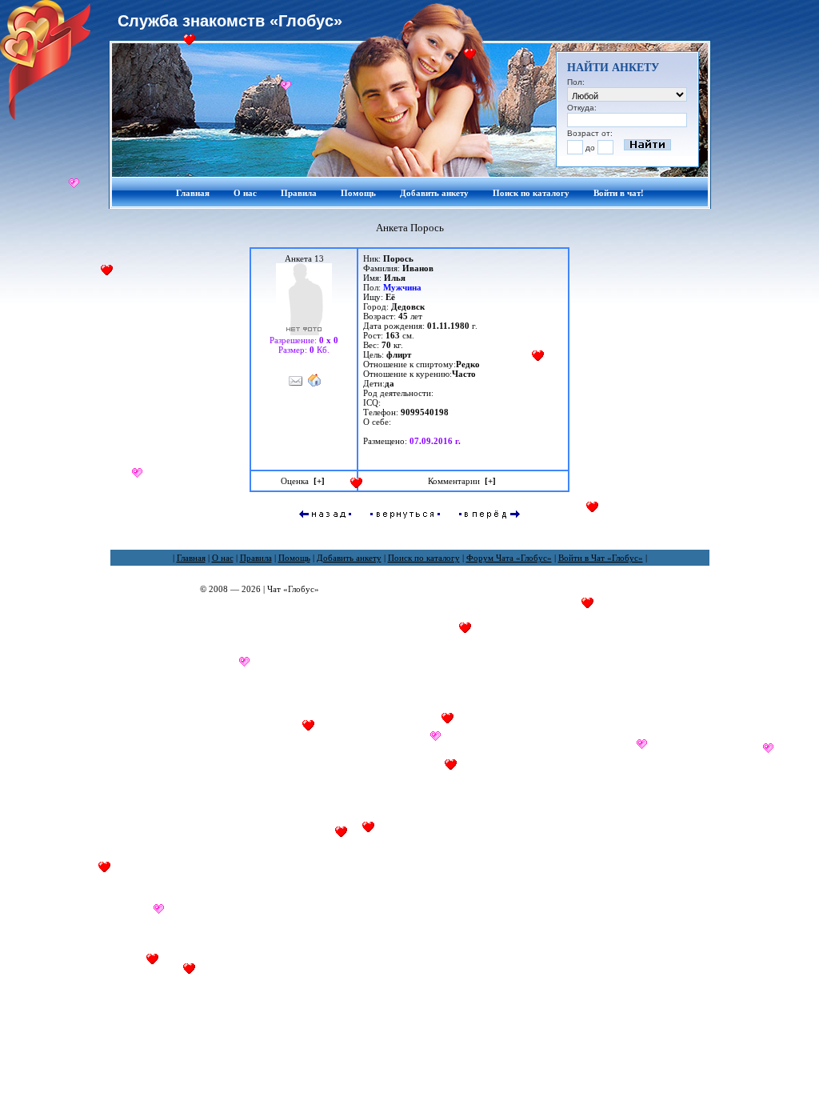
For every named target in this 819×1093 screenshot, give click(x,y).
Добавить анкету (434, 193)
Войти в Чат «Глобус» (600, 558)
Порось (398, 258)
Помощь (358, 193)
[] (319, 481)
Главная (193, 193)
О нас (245, 193)
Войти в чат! (618, 193)
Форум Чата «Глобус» (509, 558)
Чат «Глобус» (293, 589)
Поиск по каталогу (531, 193)
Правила (299, 193)
